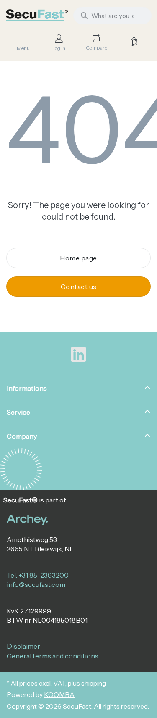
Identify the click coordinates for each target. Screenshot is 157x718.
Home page (78, 258)
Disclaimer (23, 646)
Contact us (79, 286)
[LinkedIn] (78, 354)
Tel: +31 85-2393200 (38, 575)
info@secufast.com (36, 584)
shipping (93, 683)
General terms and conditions (52, 656)
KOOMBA (59, 695)
